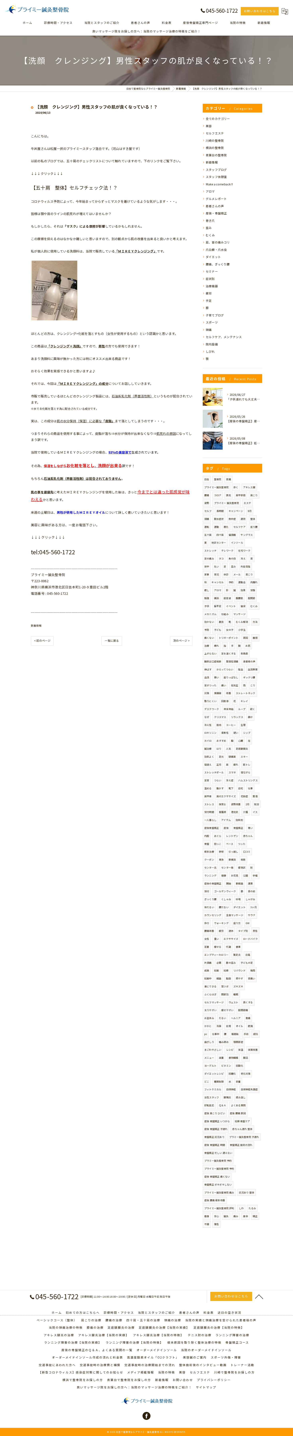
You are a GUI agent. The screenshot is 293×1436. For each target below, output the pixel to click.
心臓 (240, 740)
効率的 (239, 820)
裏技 (221, 621)
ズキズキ (238, 986)
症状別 (210, 279)
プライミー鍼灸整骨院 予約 (219, 1168)
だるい (222, 1018)
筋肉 (218, 725)
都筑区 (242, 867)
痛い (223, 685)
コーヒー (231, 725)
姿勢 (206, 503)
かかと (208, 1026)
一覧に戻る (112, 641)
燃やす (239, 978)
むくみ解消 (242, 621)
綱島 (218, 978)
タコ (221, 558)
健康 (223, 875)
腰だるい (224, 907)
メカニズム (210, 614)
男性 (255, 930)
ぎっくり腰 (210, 899)
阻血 (240, 669)
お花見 (234, 875)
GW (248, 923)
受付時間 (209, 812)
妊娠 (216, 970)
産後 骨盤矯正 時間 (214, 1144)
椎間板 (235, 1034)
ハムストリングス (248, 780)
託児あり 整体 (246, 1192)
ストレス (209, 804)
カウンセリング (212, 915)
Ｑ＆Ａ (222, 1105)
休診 (226, 574)
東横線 (217, 693)
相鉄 (243, 859)
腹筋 (255, 637)
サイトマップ (206, 1387)
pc (205, 1034)
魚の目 (232, 558)
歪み (209, 228)
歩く (235, 487)
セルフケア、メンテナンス (224, 337)
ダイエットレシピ (214, 1073)
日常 (228, 1026)
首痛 (228, 479)
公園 (245, 875)
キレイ (244, 701)
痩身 (206, 1216)
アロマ (210, 191)
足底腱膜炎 (242, 748)
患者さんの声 (215, 206)
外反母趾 (245, 566)
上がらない (210, 653)
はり (218, 748)
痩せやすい (227, 1010)
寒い (250, 828)
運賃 (250, 883)
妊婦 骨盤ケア (242, 1121)
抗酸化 (239, 1065)
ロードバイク (250, 938)
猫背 (243, 606)
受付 (206, 891)
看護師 (222, 812)
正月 (218, 764)
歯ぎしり (209, 1042)
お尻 (247, 645)
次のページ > (181, 641)
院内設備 (212, 344)
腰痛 (206, 495)
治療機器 (212, 286)
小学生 (242, 629)
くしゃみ (226, 899)
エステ (247, 503)
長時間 (220, 511)
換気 (228, 495)
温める (208, 788)
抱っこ (217, 843)
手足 (209, 300)
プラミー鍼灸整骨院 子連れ (244, 1137)
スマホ (232, 772)
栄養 (238, 1081)
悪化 (226, 526)
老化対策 (246, 1073)
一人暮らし (210, 820)
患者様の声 (249, 661)
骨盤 (206, 843)
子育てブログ (215, 315)
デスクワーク (211, 709)
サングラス (247, 534)
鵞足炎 (237, 954)
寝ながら (246, 772)
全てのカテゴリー (218, 118)
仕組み (225, 614)
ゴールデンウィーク (225, 891)
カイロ (208, 740)
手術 (246, 1034)
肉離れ (254, 582)
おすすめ (221, 740)
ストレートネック (245, 693)
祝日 (256, 804)
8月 (250, 511)
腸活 (245, 1057)
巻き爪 (210, 220)
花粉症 (244, 796)
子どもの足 (247, 962)
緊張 (255, 796)
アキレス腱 (249, 487)
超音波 (227, 598)
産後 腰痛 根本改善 (214, 1200)
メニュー (209, 1057)
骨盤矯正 (238, 828)
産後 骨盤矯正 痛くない (217, 1176)
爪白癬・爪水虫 (216, 249)
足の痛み (209, 558)
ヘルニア (236, 1018)
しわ (241, 1208)
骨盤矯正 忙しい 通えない (218, 1152)
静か (250, 717)
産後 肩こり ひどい (214, 1113)
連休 (231, 930)
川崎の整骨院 (215, 140)
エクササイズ (231, 938)
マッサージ (239, 614)
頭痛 (209, 330)
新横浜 (232, 859)
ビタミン (226, 1065)
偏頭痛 (232, 534)
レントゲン (232, 835)
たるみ (252, 1208)
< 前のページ (42, 641)
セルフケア (239, 526)
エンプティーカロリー (216, 954)
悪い (216, 677)
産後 (226, 828)
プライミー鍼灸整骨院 (216, 487)
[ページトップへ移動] (259, 1296)
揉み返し (241, 1097)
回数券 (225, 701)
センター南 (227, 867)
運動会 (242, 582)
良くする (248, 1002)
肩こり (254, 495)
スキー (244, 756)
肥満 (250, 1026)
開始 (228, 883)
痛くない (209, 637)
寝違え (208, 764)
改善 (228, 693)
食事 (238, 946)
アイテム (226, 820)
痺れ (216, 645)
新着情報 (36, 625)
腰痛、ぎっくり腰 (218, 264)
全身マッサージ (234, 915)
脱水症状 (219, 518)
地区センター (218, 542)
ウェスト (233, 1002)
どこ (206, 1081)
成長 (206, 970)
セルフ (208, 511)
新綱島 (239, 883)
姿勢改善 (236, 804)
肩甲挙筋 (241, 495)
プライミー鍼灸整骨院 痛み (219, 1192)
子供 (206, 606)
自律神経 (231, 1089)
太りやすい (210, 1010)
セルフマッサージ (214, 1002)
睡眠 (235, 994)
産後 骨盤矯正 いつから (217, 1121)
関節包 (225, 994)
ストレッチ (210, 550)
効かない (209, 621)
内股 (206, 835)
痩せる (217, 946)
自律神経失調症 (249, 1089)
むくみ (210, 235)
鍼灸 (226, 1216)
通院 (243, 518)
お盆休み (209, 1018)
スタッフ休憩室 (216, 177)
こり (252, 685)
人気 (228, 748)
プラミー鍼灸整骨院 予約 (218, 1160)
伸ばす (208, 669)
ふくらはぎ (210, 994)
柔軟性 (225, 732)
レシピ (230, 1049)
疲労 (209, 293)
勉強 (206, 598)
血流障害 (253, 669)
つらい (217, 780)
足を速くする (228, 653)
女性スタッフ (211, 1097)
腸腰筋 (239, 598)
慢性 (216, 1224)
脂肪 (228, 978)
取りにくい (210, 701)
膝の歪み (231, 962)
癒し (206, 590)
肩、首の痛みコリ (218, 242)
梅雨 (252, 970)
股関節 (251, 598)
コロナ (217, 495)
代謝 (228, 946)
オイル (239, 1026)
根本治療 (209, 851)
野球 (221, 851)
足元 (221, 756)
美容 (209, 126)
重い (216, 938)
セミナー (212, 271)
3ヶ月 (253, 907)
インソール (237, 542)
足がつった (210, 685)
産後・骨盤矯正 (216, 213)
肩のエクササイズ (226, 796)
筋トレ (246, 764)
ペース (229, 843)
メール (237, 574)
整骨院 (217, 479)
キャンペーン (236, 511)
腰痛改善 (209, 930)
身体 (245, 1216)
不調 (206, 1224)
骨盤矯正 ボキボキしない (218, 1184)
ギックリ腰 (249, 677)
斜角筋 (244, 653)
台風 (247, 954)
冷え (243, 558)
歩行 (206, 923)
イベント (231, 606)
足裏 (206, 946)
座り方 (237, 923)
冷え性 (208, 725)
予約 (231, 582)
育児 (216, 574)
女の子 (229, 629)
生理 (243, 725)
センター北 (210, 867)
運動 (216, 526)
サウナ (251, 915)
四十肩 (220, 534)
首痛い (251, 978)
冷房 (218, 1026)
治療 (206, 645)
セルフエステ (215, 133)
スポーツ (212, 322)
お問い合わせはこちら (260, 11)
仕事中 (215, 1034)
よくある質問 (238, 1105)
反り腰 (254, 526)
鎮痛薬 (232, 756)
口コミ (247, 851)
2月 (247, 804)
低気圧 (234, 685)
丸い (216, 566)
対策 (206, 693)
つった (241, 843)
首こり (249, 574)
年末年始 (228, 709)
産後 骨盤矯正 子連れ (215, 1129)
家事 (206, 574)
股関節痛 (243, 1010)
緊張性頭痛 (232, 661)
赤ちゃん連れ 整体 (242, 1129)
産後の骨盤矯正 (212, 883)
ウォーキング (221, 923)
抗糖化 (232, 1073)
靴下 (231, 788)
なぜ (206, 717)
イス (255, 812)
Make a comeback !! (219, 184)
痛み (235, 1216)
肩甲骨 (208, 796)
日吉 (206, 479)
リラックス (237, 717)
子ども (217, 629)
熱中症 (232, 518)
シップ (247, 732)
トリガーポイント (228, 637)
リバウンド (239, 970)
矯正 (255, 1216)
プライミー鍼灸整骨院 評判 (219, 1208)
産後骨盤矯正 (211, 828)
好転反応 (209, 1105)
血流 (206, 677)
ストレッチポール (214, 772)
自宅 (240, 788)
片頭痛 (208, 962)
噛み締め (224, 1042)
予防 (206, 629)
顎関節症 (238, 1042)
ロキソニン (210, 732)
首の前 (251, 891)
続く (252, 709)
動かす (220, 788)
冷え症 (229, 780)
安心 (216, 1216)
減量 (221, 1057)
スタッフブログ (216, 169)
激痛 (248, 1018)
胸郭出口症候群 (212, 661)
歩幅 (255, 875)
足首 (206, 780)
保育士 (222, 804)
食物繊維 (233, 1057)
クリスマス (220, 717)
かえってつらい (224, 669)
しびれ (210, 351)
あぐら (217, 835)
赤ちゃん (248, 835)
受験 (252, 590)
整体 (252, 518)
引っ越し (233, 851)
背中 (206, 566)
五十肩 (208, 534)
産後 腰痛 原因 (238, 1113)
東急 (221, 859)
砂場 (238, 899)
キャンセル (217, 582)
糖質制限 (219, 1081)
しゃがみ (250, 899)
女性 (206, 938)
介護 (245, 812)
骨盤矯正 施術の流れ (241, 1144)
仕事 (250, 788)
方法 (255, 621)
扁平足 (217, 606)
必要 (218, 962)
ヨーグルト (210, 1065)
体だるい (209, 907)
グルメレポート (216, 199)
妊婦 (226, 970)
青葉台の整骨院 (216, 155)
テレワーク (227, 550)
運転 (206, 526)
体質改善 (253, 1049)
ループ (241, 709)
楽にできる (210, 986)
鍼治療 (208, 748)
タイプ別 (243, 930)
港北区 (234, 812)
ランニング (210, 875)
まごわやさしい (212, 1049)
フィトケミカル (212, 1089)
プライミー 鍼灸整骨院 (226, 503)
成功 (255, 1034)
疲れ (235, 764)
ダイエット (213, 257)
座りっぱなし (231, 677)
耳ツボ (225, 986)
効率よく (209, 756)
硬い (235, 732)
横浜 (216, 598)
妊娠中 (208, 978)
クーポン (209, 859)
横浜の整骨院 (215, 148)
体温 (240, 1049)
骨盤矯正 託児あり (214, 1137)
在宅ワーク (244, 550)
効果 (243, 590)
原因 (245, 637)
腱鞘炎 (227, 1097)
